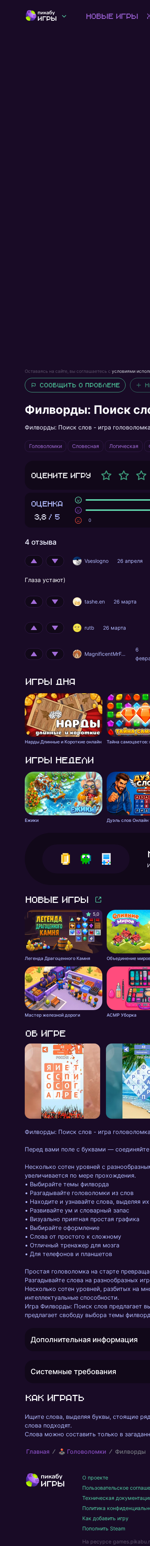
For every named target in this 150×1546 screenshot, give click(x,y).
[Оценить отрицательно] (55, 561)
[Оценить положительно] (34, 561)
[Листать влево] (25, 1081)
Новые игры (112, 16)
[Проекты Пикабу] (64, 16)
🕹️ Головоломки (82, 1451)
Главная (38, 1451)
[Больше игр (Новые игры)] (98, 899)
